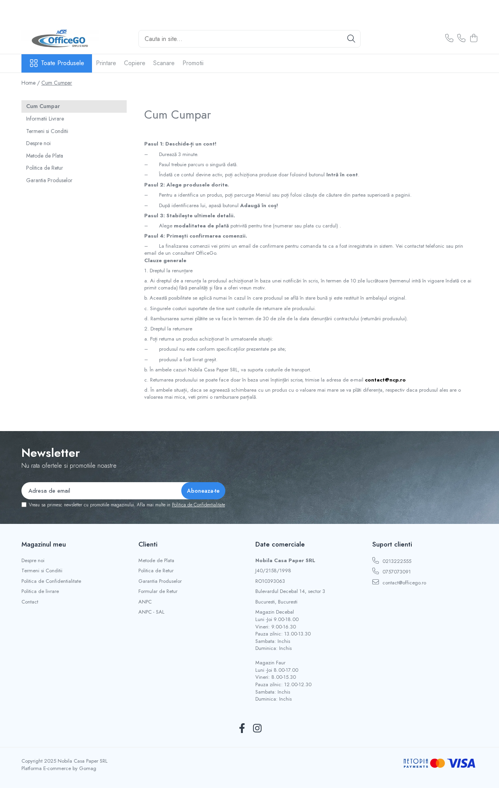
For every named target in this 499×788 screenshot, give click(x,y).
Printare (106, 63)
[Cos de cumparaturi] (473, 38)
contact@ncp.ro (385, 379)
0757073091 (396, 571)
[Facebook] (242, 729)
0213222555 (396, 561)
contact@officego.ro (403, 582)
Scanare (164, 63)
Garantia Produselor (49, 180)
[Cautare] (351, 39)
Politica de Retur (44, 168)
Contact (29, 601)
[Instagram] (257, 729)
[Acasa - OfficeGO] (60, 38)
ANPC (145, 601)
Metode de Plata (44, 156)
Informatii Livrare (45, 118)
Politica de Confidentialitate (198, 504)
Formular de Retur (157, 591)
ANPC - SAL (151, 612)
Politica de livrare (40, 591)
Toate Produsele (62, 63)
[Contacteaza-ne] (449, 38)
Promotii (192, 63)
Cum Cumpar (56, 83)
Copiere (134, 63)
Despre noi (38, 143)
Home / (30, 83)
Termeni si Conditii (47, 131)
